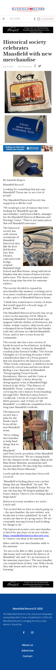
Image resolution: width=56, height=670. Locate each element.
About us (27, 645)
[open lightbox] (28, 92)
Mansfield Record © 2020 (28, 608)
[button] (4, 18)
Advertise (28, 650)
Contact (28, 656)
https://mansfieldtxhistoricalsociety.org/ (26, 535)
